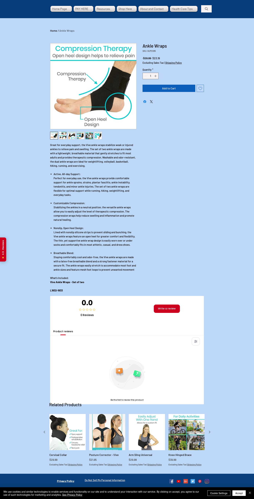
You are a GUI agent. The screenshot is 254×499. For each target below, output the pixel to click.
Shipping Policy (173, 62)
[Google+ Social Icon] (186, 481)
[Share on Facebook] (145, 102)
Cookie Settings (218, 493)
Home (53, 30)
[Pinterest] (200, 481)
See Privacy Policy (72, 494)
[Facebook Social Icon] (171, 481)
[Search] (206, 8)
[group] (127, 442)
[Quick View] (67, 432)
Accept (239, 493)
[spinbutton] (150, 76)
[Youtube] (178, 481)
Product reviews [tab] (63, 331)
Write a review (167, 308)
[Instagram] (207, 481)
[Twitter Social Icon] (193, 481)
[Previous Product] (44, 432)
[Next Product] (210, 432)
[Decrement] (145, 76)
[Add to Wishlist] (200, 88)
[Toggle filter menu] (196, 341)
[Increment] (156, 76)
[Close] (250, 493)
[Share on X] (151, 102)
